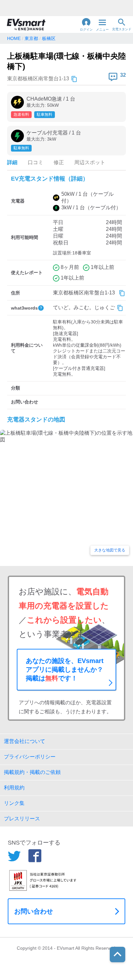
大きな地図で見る (109, 550)
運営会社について (24, 741)
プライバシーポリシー (30, 756)
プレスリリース (22, 818)
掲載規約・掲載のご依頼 (32, 772)
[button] (86, 24)
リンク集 (14, 803)
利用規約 (14, 787)
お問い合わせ (33, 911)
